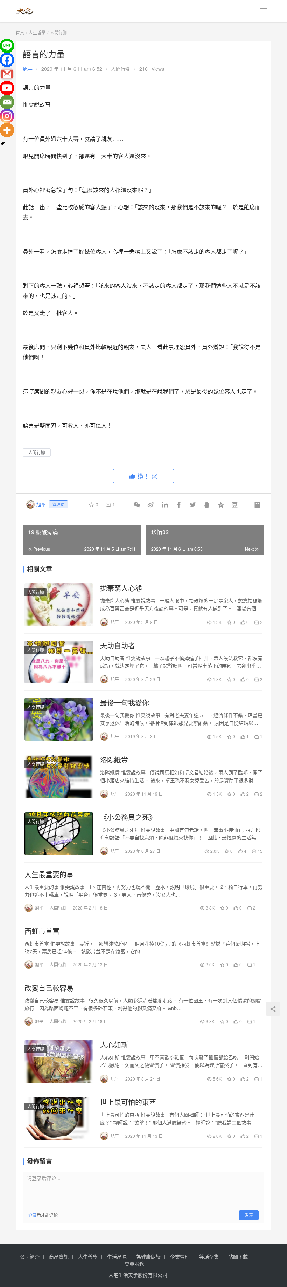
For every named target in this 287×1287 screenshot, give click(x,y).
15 (259, 851)
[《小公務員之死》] (58, 833)
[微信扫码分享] (137, 504)
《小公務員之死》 (128, 817)
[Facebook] (7, 60)
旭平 (28, 68)
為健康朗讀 (148, 1256)
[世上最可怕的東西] (58, 1118)
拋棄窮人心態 (121, 588)
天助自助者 (117, 646)
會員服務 (134, 1263)
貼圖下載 (238, 1256)
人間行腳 (121, 68)
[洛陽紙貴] (58, 776)
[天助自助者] (58, 662)
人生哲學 (88, 1256)
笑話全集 (209, 1256)
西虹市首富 (41, 931)
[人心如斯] (58, 1061)
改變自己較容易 (49, 988)
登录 (32, 1215)
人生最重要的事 (49, 874)
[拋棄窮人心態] (58, 604)
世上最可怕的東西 (128, 1102)
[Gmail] (7, 74)
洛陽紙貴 (114, 760)
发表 (249, 1215)
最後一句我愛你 (124, 703)
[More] (7, 130)
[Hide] (3, 144)
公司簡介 (30, 1256)
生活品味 (117, 1256)
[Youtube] (7, 88)
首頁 (20, 32)
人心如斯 (114, 1045)
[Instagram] (7, 116)
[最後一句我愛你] (58, 719)
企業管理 (180, 1256)
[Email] (7, 102)
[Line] (7, 46)
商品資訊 (59, 1256)
